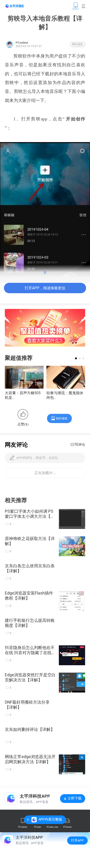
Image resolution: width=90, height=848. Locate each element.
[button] (76, 358)
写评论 (80, 444)
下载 (75, 6)
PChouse (67, 827)
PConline (22, 827)
